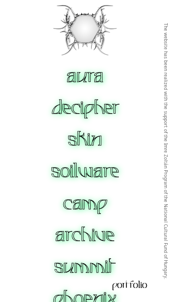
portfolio (129, 284)
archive (85, 235)
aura (85, 76)
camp (85, 203)
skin (85, 139)
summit (85, 266)
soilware (85, 171)
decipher (85, 107)
